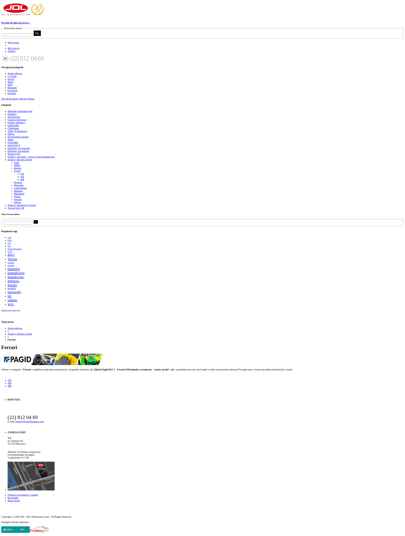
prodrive (12, 288)
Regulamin (13, 497)
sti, (10, 296)
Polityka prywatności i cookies (23, 495)
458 (9, 383)
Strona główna (15, 73)
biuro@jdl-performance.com (30, 421)
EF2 (9, 243)
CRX (10, 238)
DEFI (10, 240)
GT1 (10, 251)
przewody (14, 292)
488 (9, 386)
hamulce (14, 269)
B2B (10, 85)
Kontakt (12, 93)
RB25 (11, 255)
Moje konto (13, 42)
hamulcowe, (16, 277)
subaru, (13, 300)
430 (9, 380)
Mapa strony (14, 500)
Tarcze (12, 259)
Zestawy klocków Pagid (20, 334)
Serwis (11, 79)
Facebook (12, 90)
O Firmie (12, 76)
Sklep (10, 82)
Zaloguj (11, 51)
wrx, (11, 304)
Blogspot (12, 87)
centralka (11, 263)
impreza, (14, 281)
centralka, (11, 265)
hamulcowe (16, 273)
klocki (12, 285)
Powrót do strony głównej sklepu (17, 98)
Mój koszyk (13, 48)
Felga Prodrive (15, 249)
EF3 (9, 246)
